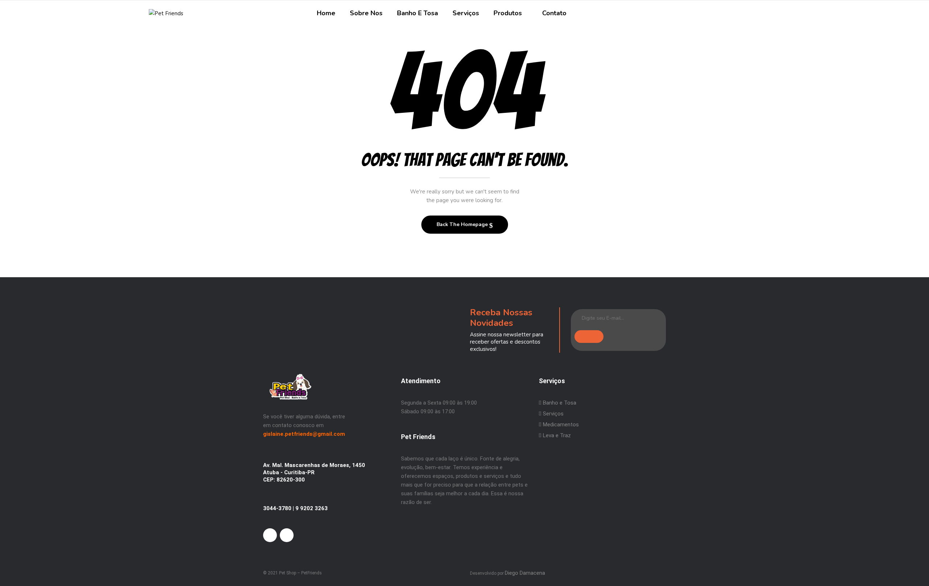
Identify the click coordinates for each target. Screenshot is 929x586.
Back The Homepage (463, 224)
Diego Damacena (525, 573)
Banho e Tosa (558, 402)
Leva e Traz (557, 435)
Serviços (552, 413)
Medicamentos (561, 424)
